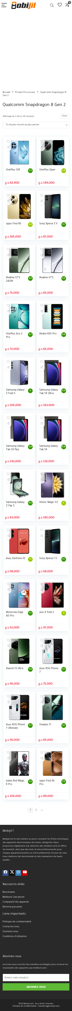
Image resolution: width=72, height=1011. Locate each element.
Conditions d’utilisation (15, 936)
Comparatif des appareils (16, 902)
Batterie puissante (12, 907)
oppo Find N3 (13, 224)
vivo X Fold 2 (46, 612)
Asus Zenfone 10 (15, 558)
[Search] (52, 5)
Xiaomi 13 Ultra (14, 668)
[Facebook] (5, 873)
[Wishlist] (60, 5)
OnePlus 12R (13, 170)
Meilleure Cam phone (13, 897)
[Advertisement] (36, 48)
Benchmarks (9, 892)
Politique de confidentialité (17, 922)
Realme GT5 (46, 277)
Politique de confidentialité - (25, 1006)
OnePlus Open (47, 170)
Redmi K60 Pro (48, 334)
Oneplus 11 (45, 725)
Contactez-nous (11, 927)
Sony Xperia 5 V (48, 224)
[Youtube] (25, 873)
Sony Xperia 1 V (48, 558)
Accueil (6, 92)
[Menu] (4, 5)
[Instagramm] (18, 873)
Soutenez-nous (10, 932)
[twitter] (12, 873)
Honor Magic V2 (48, 502)
